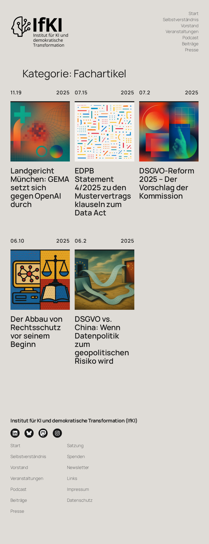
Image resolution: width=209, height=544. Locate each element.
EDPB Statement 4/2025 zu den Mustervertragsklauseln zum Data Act (103, 192)
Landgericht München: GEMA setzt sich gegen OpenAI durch (39, 188)
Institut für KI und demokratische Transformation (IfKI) (74, 420)
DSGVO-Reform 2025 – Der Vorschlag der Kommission (166, 183)
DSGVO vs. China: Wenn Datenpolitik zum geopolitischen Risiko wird (102, 340)
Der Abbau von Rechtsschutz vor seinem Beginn (36, 331)
